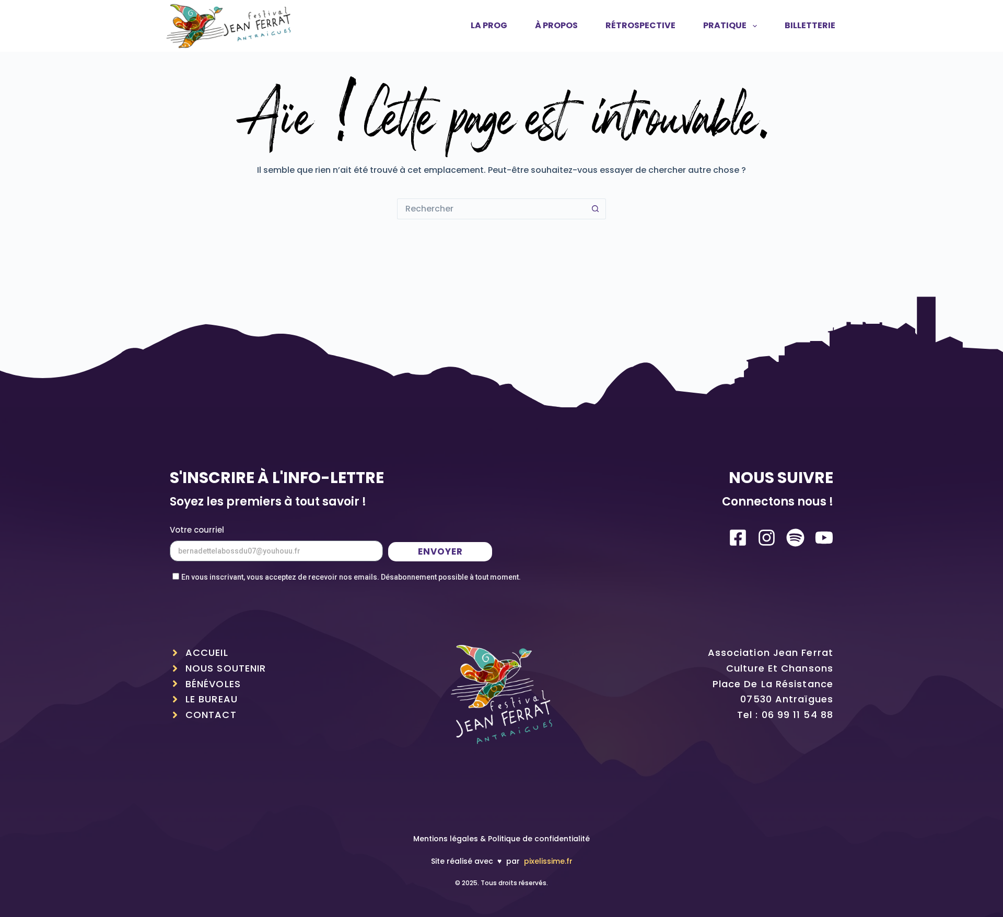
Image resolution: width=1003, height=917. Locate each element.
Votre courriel (197, 529)
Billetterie (810, 25)
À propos (556, 25)
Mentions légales (445, 838)
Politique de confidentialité (539, 838)
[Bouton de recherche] (595, 208)
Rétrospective (640, 25)
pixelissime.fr (548, 861)
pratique (725, 25)
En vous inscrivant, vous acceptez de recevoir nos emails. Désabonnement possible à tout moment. (351, 577)
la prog (489, 25)
